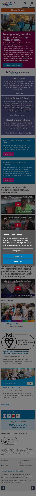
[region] (18, 248)
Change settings (18, 251)
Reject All (18, 261)
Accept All (18, 256)
